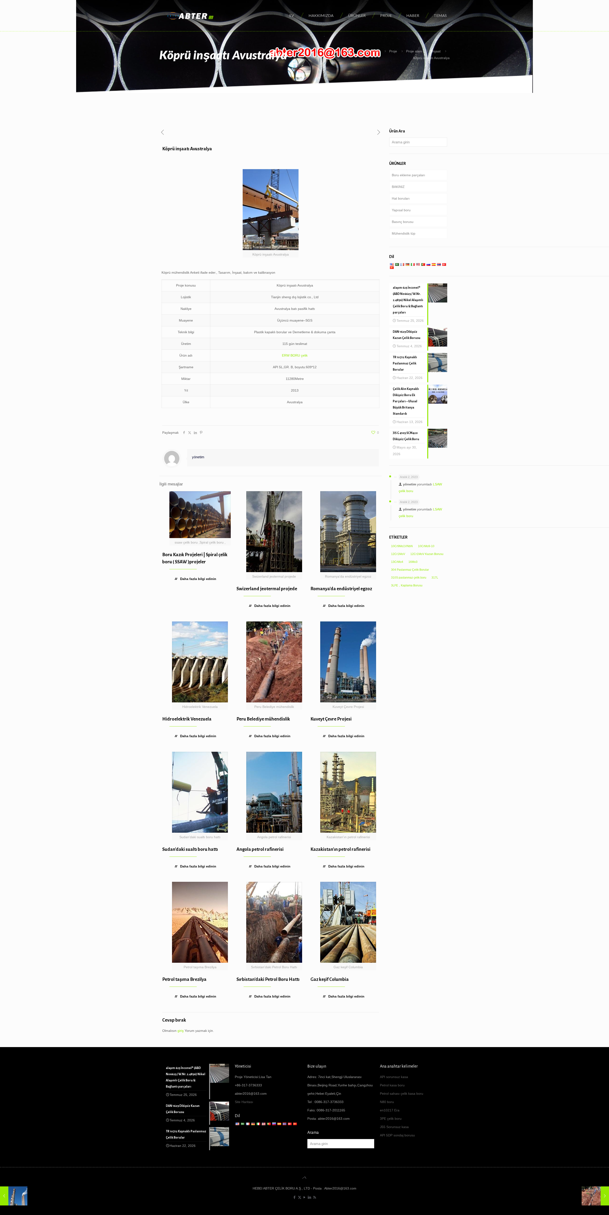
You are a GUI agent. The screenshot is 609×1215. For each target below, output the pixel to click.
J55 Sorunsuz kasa (394, 1127)
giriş (180, 1031)
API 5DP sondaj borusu (397, 1135)
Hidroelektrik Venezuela (186, 718)
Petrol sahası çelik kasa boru (401, 1093)
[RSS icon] (314, 1197)
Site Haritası (244, 1102)
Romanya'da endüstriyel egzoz (341, 588)
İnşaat (436, 51)
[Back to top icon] (304, 1178)
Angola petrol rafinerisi (260, 849)
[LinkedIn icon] (309, 1197)
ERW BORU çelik (295, 355)
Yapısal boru (401, 210)
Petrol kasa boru (392, 1085)
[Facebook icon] (294, 1197)
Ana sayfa (372, 51)
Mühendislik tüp (403, 233)
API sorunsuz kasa (394, 1077)
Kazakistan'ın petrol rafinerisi (340, 849)
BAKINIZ (398, 187)
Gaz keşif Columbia (329, 979)
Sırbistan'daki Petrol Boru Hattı (268, 979)
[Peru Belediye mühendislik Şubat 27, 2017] (595, 1195)
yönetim (198, 457)
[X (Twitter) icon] (299, 1197)
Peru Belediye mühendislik (263, 718)
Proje (393, 51)
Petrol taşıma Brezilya (184, 979)
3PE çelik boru (391, 1118)
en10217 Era (389, 1110)
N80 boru (387, 1102)
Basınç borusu (402, 222)
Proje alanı (414, 51)
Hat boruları (401, 198)
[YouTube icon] (304, 1197)
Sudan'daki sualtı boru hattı (190, 849)
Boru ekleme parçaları (408, 175)
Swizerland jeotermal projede (266, 588)
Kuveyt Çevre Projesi (331, 718)
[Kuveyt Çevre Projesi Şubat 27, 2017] (13, 1195)
